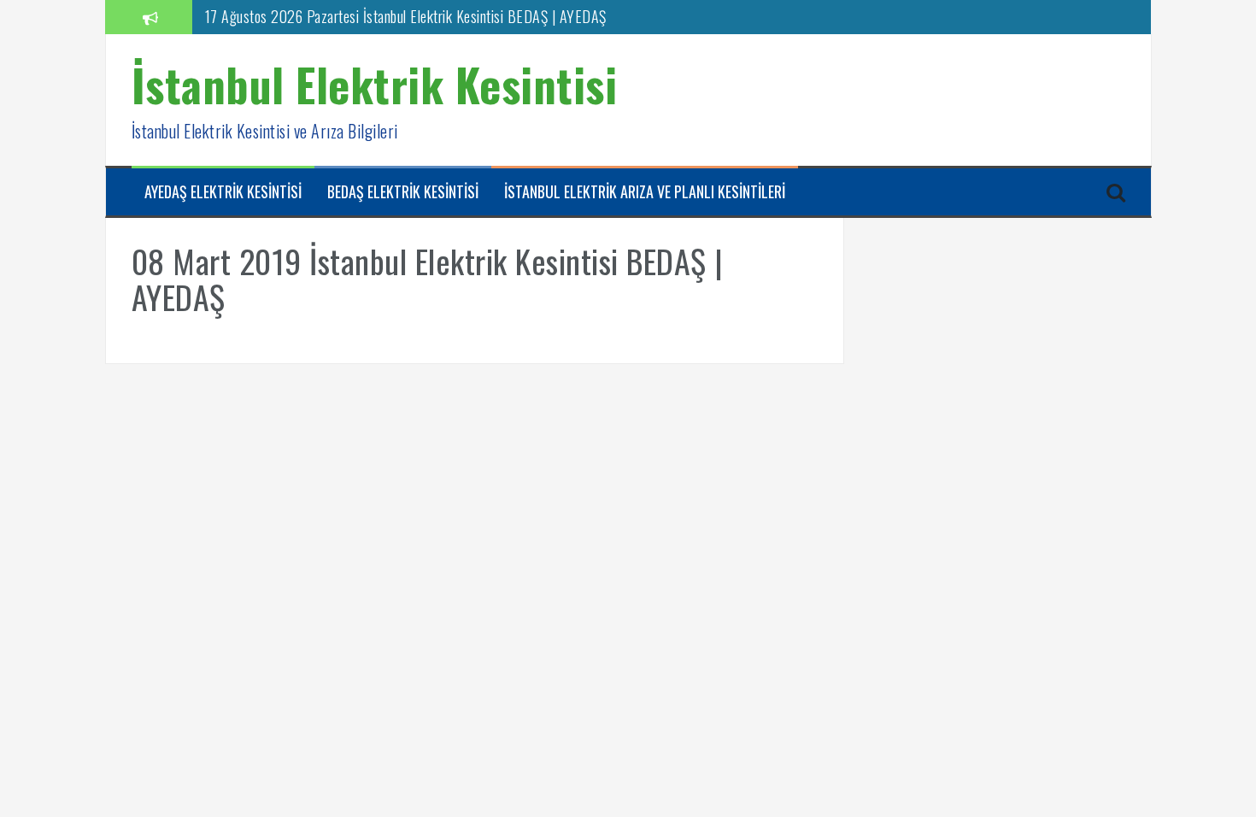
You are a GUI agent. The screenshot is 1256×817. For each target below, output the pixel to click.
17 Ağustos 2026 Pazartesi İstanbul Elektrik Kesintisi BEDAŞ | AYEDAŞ (406, 16)
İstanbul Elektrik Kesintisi (375, 84)
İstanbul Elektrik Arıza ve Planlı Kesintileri (644, 192)
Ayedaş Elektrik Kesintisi (223, 192)
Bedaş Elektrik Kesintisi (402, 192)
